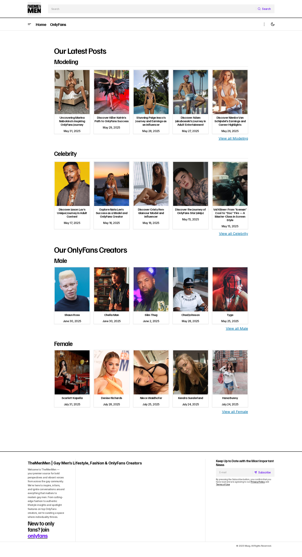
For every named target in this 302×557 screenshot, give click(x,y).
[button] (29, 24)
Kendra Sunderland (190, 398)
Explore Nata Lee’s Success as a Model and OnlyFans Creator (111, 212)
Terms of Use (223, 484)
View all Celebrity (233, 234)
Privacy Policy (258, 481)
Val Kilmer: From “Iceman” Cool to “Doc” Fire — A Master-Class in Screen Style (230, 214)
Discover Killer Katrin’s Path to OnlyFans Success (111, 119)
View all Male (237, 328)
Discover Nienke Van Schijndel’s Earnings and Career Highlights (230, 120)
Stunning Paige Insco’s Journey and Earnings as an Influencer (150, 120)
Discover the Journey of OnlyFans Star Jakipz (190, 211)
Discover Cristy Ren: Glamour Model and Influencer (151, 212)
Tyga (230, 315)
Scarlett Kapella (72, 398)
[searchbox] (152, 9)
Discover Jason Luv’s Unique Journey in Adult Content (72, 212)
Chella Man (111, 315)
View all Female (235, 412)
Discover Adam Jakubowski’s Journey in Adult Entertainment (190, 120)
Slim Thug (151, 315)
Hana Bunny (230, 398)
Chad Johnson (190, 315)
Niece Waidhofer (151, 398)
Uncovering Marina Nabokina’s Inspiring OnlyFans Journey (72, 120)
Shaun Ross (72, 315)
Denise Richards (111, 398)
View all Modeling (233, 138)
